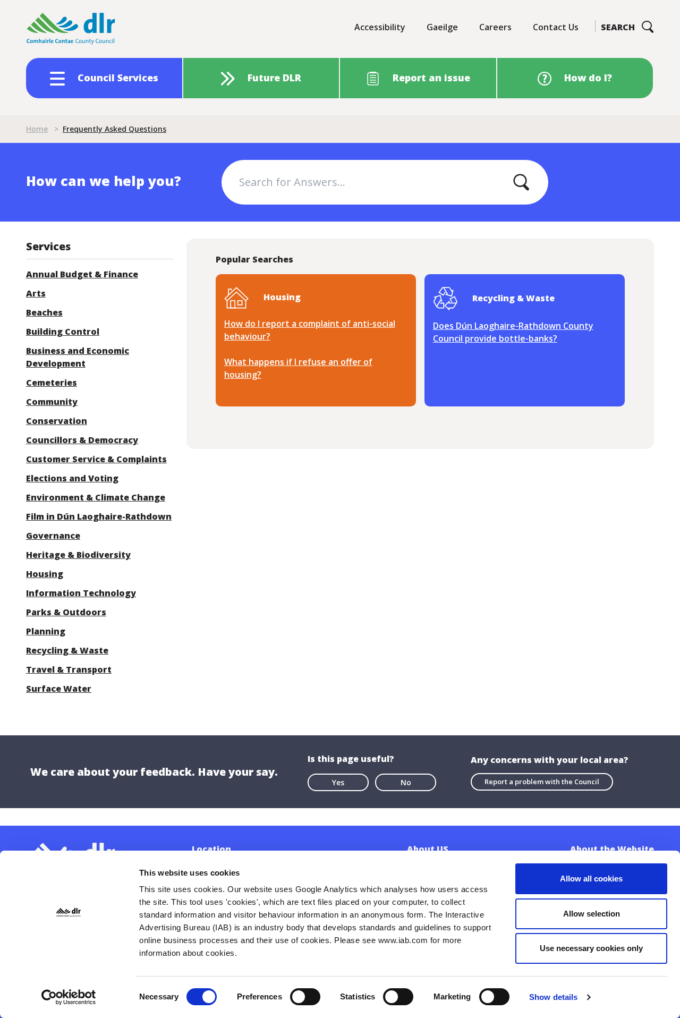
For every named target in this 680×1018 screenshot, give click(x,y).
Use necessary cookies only (591, 948)
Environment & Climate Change (95, 497)
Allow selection (591, 913)
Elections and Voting (72, 478)
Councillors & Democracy (82, 440)
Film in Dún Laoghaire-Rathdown (99, 516)
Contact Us (556, 27)
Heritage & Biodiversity (78, 555)
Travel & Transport (69, 669)
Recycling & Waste (67, 650)
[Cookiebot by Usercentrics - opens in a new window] (68, 997)
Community (52, 402)
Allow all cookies (591, 878)
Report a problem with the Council (541, 781)
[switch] (305, 996)
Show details (553, 997)
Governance (53, 535)
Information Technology (81, 593)
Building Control (62, 331)
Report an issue (431, 77)
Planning (45, 631)
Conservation (56, 421)
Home (37, 129)
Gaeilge (442, 27)
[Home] (71, 29)
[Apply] (521, 182)
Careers (495, 27)
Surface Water (58, 688)
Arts (36, 293)
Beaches (44, 312)
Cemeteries (51, 382)
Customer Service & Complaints (96, 459)
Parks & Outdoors (66, 612)
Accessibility (379, 27)
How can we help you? (103, 181)
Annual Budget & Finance (82, 274)
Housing (44, 574)
